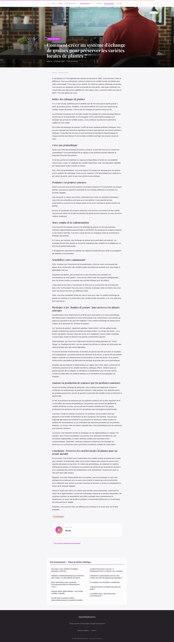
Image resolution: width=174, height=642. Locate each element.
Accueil (54, 72)
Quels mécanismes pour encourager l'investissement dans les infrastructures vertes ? (65, 584)
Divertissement (70, 3)
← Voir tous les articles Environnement (66, 543)
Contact (93, 630)
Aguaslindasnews (87, 616)
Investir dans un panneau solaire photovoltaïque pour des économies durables (67, 599)
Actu (53, 3)
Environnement (109, 3)
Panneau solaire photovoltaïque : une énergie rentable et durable (67, 592)
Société (119, 3)
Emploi (99, 3)
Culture (60, 3)
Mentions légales (83, 630)
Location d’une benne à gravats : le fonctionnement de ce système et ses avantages (106, 570)
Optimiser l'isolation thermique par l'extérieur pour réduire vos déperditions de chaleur (67, 577)
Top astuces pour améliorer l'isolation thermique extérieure (64, 570)
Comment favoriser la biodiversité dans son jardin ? (105, 588)
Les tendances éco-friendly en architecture (105, 582)
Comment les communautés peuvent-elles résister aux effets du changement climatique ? (106, 577)
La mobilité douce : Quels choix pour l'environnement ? (103, 595)
